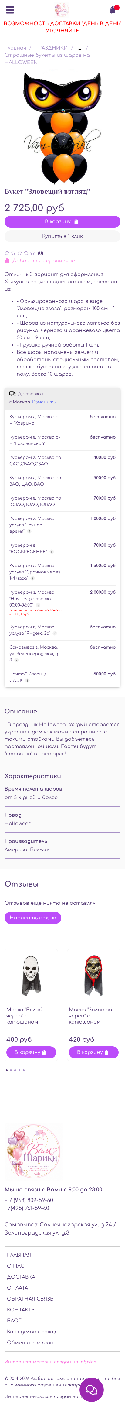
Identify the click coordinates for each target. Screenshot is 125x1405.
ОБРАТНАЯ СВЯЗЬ (30, 1299)
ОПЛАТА (17, 1288)
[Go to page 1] (7, 1070)
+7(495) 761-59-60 (27, 1208)
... (79, 48)
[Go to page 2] (11, 1070)
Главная (15, 48)
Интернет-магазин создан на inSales (50, 1361)
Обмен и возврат (31, 1342)
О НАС (15, 1266)
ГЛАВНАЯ (19, 1255)
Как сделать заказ (31, 1332)
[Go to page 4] (19, 1070)
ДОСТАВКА (21, 1277)
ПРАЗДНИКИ (51, 48)
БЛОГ (14, 1321)
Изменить (44, 402)
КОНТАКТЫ (21, 1310)
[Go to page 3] (15, 1070)
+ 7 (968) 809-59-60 (29, 1200)
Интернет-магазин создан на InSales (50, 1396)
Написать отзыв (33, 918)
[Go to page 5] (24, 1070)
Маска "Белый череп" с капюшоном (24, 1016)
